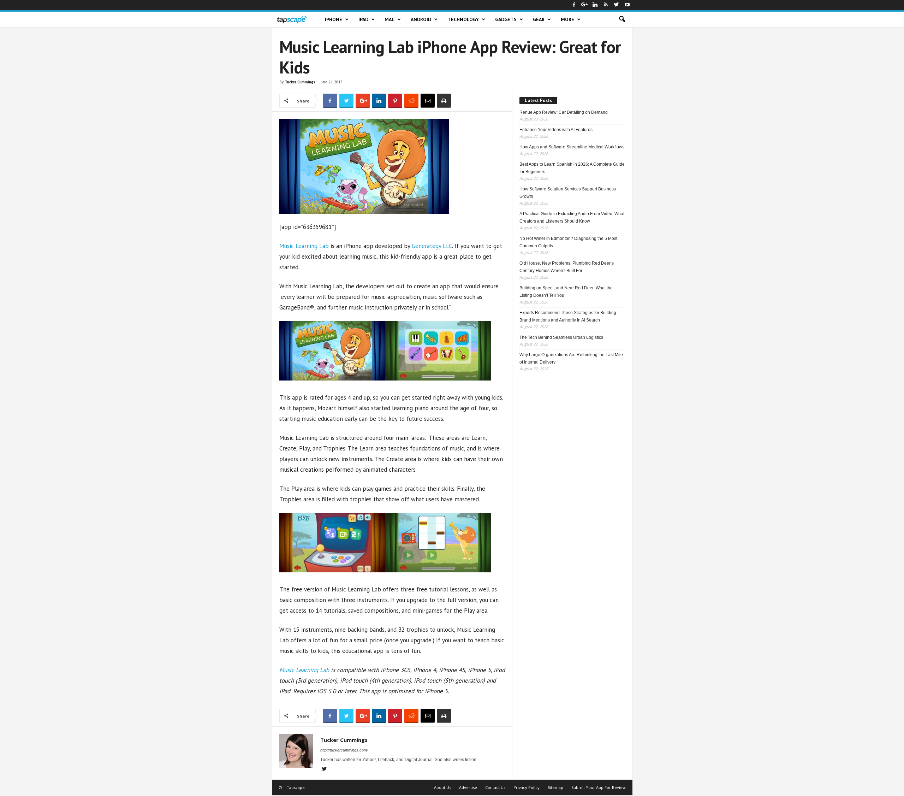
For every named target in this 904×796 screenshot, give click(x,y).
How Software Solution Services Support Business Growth (567, 193)
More (567, 19)
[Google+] (585, 5)
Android (421, 19)
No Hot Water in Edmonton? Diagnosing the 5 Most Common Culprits (568, 242)
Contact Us (495, 787)
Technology (463, 19)
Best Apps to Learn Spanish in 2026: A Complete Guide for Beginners (572, 168)
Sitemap (555, 787)
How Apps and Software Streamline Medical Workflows (571, 147)
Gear (539, 19)
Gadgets (506, 19)
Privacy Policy (526, 787)
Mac (389, 19)
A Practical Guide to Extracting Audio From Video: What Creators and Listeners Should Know (571, 217)
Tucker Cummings (300, 81)
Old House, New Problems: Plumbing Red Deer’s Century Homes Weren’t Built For (566, 267)
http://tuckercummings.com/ (344, 750)
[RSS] (606, 5)
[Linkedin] (595, 5)
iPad (363, 19)
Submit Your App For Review (598, 787)
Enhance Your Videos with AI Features (556, 129)
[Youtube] (627, 5)
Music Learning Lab (304, 246)
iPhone (333, 19)
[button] (622, 19)
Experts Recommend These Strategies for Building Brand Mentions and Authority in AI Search (567, 316)
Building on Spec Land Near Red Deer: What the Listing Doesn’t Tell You (566, 291)
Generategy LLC (432, 246)
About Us (442, 787)
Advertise (468, 787)
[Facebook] (574, 5)
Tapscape (296, 787)
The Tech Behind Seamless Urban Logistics (561, 337)
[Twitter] (616, 5)
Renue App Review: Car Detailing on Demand (563, 112)
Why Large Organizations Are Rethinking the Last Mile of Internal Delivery (571, 358)
